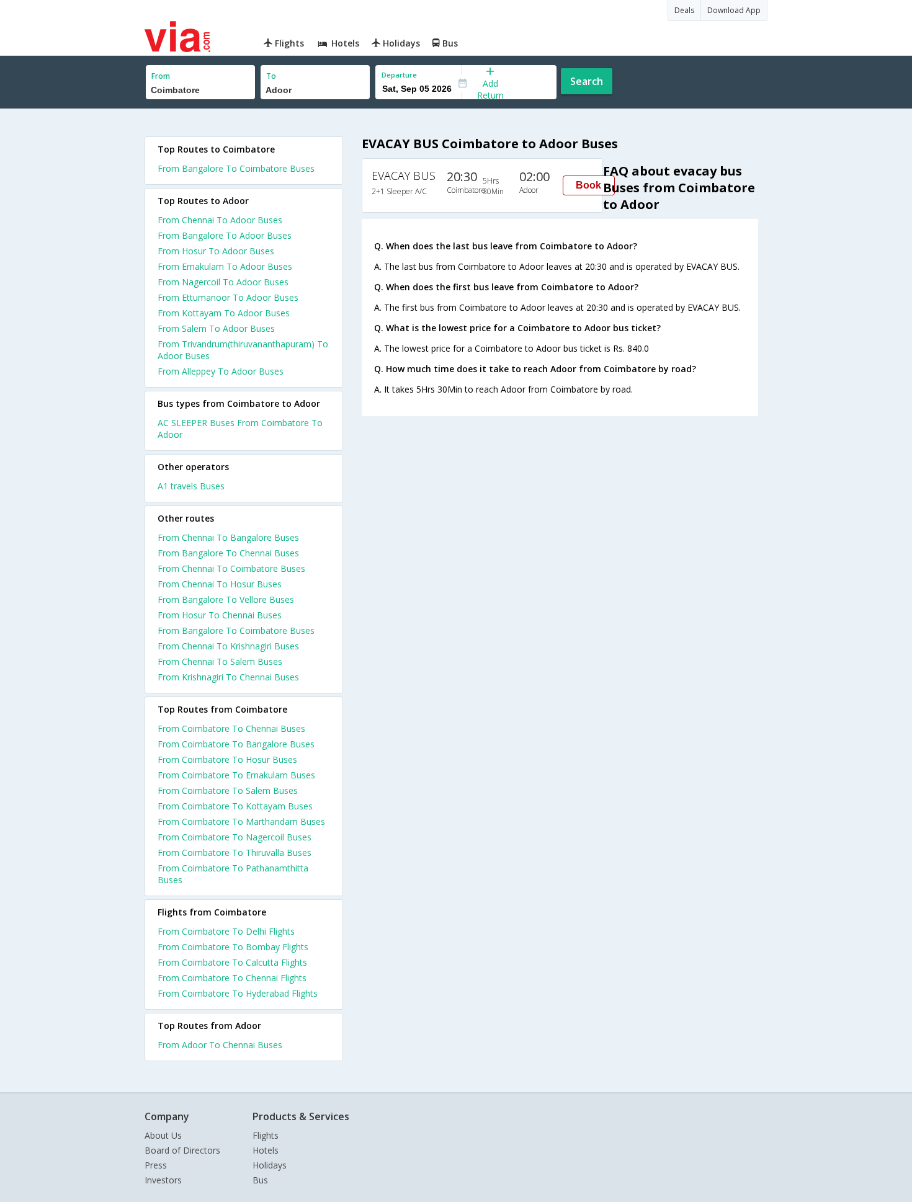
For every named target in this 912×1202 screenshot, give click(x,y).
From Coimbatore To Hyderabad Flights (238, 993)
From (160, 76)
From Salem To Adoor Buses (216, 328)
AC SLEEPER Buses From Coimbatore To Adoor (240, 428)
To (271, 76)
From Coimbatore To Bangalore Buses (236, 744)
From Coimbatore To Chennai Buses (231, 728)
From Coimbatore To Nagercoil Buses (234, 837)
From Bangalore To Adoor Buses (225, 235)
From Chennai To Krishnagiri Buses (228, 646)
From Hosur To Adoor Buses (216, 251)
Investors (163, 1180)
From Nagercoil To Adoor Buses (223, 282)
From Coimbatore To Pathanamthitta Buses (233, 874)
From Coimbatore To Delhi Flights (226, 931)
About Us (163, 1135)
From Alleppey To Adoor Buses (221, 371)
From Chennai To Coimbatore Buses (231, 568)
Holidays (270, 1165)
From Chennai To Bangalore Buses (228, 537)
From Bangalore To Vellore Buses (226, 599)
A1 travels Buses (191, 486)
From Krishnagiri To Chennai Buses (228, 677)
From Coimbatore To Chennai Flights (232, 978)
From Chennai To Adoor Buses (220, 220)
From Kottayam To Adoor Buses (224, 313)
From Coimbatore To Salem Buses (228, 790)
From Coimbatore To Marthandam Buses (241, 821)
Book (588, 185)
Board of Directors (182, 1150)
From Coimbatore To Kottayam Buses (235, 806)
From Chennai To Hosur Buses (220, 584)
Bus (260, 1180)
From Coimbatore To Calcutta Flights (232, 962)
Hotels (266, 1150)
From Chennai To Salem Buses (220, 661)
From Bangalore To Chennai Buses (228, 553)
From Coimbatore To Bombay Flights (233, 947)
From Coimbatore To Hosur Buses (227, 759)
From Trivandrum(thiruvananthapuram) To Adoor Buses (243, 350)
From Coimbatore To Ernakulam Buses (236, 775)
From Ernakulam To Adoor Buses (225, 266)
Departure (399, 74)
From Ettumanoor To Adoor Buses (228, 297)
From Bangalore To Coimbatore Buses (236, 168)
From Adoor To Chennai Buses (220, 1045)
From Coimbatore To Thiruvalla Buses (234, 852)
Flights (266, 1135)
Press (156, 1165)
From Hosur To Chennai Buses (220, 615)
